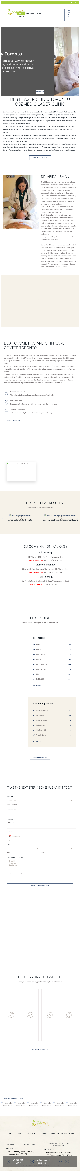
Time (9, 844)
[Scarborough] (40, 865)
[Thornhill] (40, 861)
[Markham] (40, 863)
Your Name (12, 809)
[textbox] (12, 804)
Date (9, 832)
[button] (72, 2)
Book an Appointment (40, 885)
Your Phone (12, 819)
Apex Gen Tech (55, 1165)
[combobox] (12, 804)
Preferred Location (16, 857)
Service (10, 796)
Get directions (10, 1149)
